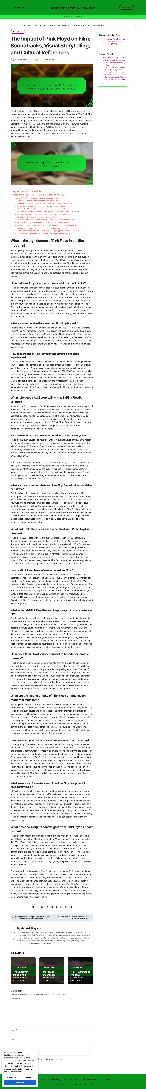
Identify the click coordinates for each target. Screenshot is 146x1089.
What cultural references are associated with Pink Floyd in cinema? (42, 214)
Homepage (126, 7)
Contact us (68, 17)
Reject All (28, 1077)
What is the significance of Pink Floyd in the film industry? (38, 195)
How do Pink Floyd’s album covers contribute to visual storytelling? (43, 209)
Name (14, 1030)
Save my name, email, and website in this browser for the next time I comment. (45, 1059)
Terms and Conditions (90, 1080)
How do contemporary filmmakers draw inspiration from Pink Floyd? (43, 228)
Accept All (20, 1083)
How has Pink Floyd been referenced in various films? (38, 217)
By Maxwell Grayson (22, 60)
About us (78, 17)
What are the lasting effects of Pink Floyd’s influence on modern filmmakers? (46, 225)
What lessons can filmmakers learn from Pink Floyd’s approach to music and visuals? (49, 231)
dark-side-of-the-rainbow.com (73, 8)
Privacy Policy (54, 1080)
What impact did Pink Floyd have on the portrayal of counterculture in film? (46, 220)
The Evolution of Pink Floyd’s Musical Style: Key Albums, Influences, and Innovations (114, 69)
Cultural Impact (18, 32)
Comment (15, 999)
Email (13, 1040)
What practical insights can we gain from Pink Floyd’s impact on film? (43, 234)
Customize (11, 1077)
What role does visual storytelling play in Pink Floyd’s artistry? (40, 206)
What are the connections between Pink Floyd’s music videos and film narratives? (48, 211)
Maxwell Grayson (31, 928)
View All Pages (18, 7)
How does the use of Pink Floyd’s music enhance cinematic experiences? (45, 203)
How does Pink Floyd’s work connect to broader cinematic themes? (42, 222)
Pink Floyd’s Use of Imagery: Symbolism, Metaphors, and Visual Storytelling (113, 41)
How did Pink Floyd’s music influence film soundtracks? (37, 198)
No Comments (50, 60)
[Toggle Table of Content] (78, 191)
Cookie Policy (70, 1080)
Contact (108, 1080)
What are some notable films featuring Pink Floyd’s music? (39, 201)
